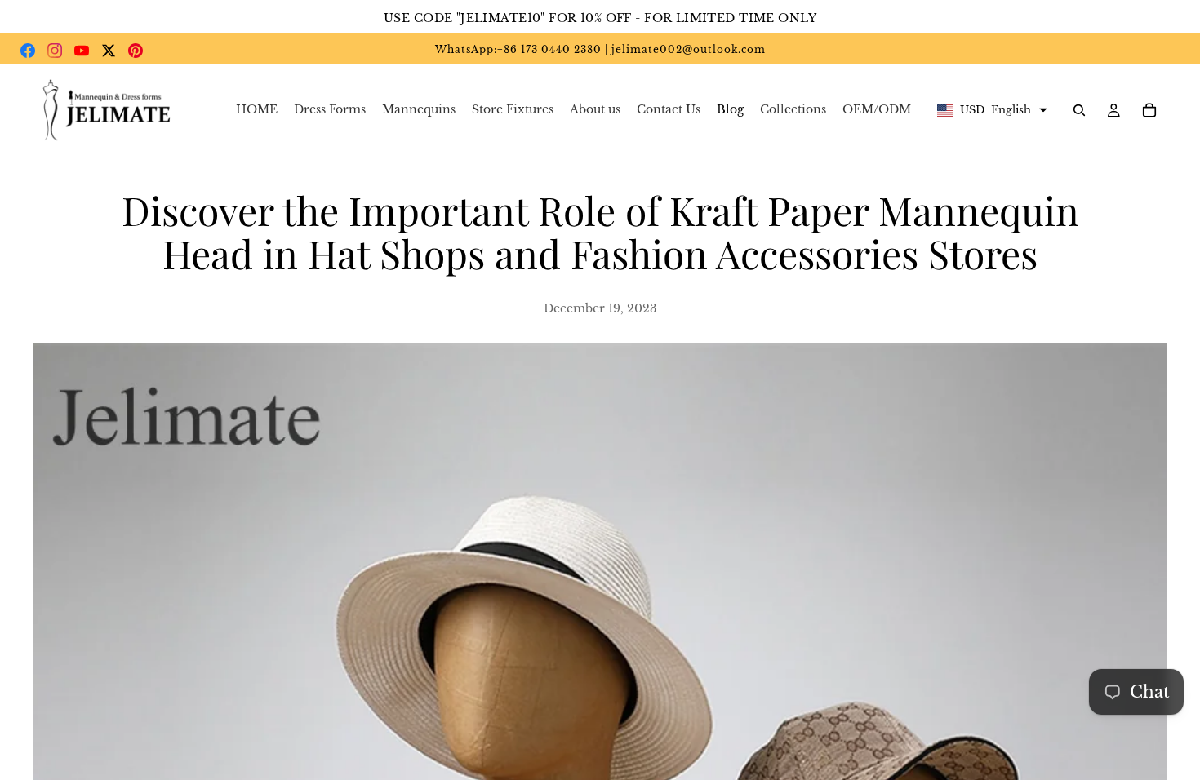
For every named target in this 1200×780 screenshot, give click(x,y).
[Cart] (1149, 110)
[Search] (1079, 110)
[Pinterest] (135, 50)
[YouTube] (81, 50)
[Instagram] (54, 50)
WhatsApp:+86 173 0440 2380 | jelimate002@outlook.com (600, 49)
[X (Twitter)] (108, 50)
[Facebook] (27, 50)
